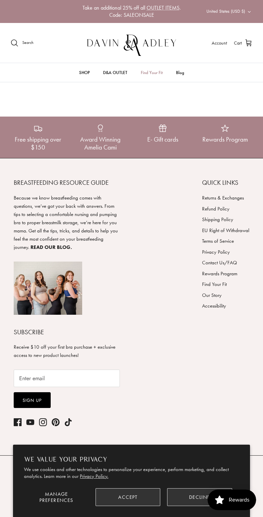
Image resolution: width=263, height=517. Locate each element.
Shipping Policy (217, 219)
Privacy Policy (216, 252)
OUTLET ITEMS (163, 7)
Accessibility (214, 305)
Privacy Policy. (94, 476)
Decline (199, 497)
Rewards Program (219, 273)
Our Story (212, 295)
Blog (180, 72)
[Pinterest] (56, 422)
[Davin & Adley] (131, 43)
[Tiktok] (68, 422)
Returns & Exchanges (223, 197)
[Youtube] (30, 422)
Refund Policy (215, 208)
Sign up (32, 400)
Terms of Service (218, 241)
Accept (127, 497)
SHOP (84, 72)
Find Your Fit (152, 72)
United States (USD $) (225, 11)
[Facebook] (18, 422)
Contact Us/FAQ (219, 262)
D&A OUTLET (115, 72)
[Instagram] (43, 422)
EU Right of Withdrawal (225, 230)
